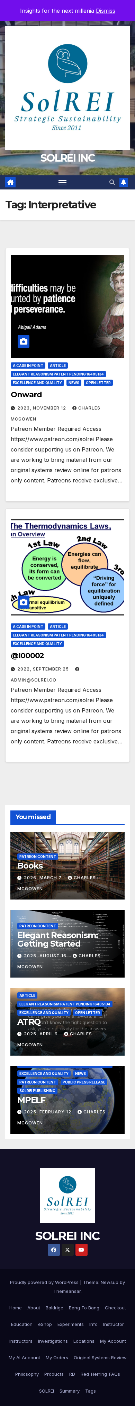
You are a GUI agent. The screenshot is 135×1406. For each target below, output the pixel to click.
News (74, 383)
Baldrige (54, 1307)
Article (58, 365)
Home (15, 1307)
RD (72, 1374)
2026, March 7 (43, 877)
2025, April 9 (41, 1033)
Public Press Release (84, 1082)
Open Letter (98, 383)
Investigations (53, 1341)
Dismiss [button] (105, 10)
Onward (26, 394)
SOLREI (46, 1391)
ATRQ (28, 1022)
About (33, 1307)
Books (30, 866)
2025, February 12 (48, 1111)
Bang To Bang (84, 1307)
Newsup (109, 1282)
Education (22, 1324)
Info (93, 1324)
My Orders (57, 1357)
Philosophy (27, 1374)
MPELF (31, 1100)
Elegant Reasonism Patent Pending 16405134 (58, 374)
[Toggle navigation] (62, 182)
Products (54, 1374)
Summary (70, 1391)
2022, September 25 (43, 669)
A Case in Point (28, 365)
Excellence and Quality (37, 383)
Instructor (113, 1324)
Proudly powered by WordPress (45, 1282)
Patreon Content (37, 856)
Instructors (21, 1341)
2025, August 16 (46, 955)
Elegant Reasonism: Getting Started (57, 939)
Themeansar (67, 1291)
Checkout (115, 1307)
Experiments (70, 1324)
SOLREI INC (67, 158)
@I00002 (27, 655)
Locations (83, 1341)
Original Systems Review (100, 1357)
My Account (113, 1341)
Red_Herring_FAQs (100, 1374)
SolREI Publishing (37, 1091)
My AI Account (24, 1357)
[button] (112, 182)
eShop (45, 1324)
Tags (90, 1391)
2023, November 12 (42, 408)
